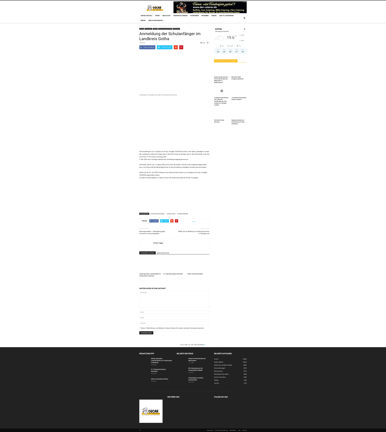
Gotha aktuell (146, 16)
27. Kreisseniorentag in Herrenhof (173, 274)
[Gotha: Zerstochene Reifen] (198, 264)
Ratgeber (205, 16)
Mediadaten (233, 430)
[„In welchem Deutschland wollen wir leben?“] (239, 91)
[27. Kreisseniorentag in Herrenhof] (174, 264)
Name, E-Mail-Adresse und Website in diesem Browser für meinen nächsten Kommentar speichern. (172, 328)
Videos (214, 16)
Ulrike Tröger (158, 243)
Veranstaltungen (180, 16)
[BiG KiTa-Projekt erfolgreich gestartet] (239, 70)
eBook (143, 20)
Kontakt (244, 430)
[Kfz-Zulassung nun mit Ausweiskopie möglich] (182, 370)
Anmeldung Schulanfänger (157, 213)
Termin (216, 383)
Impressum (210, 430)
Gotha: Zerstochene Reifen (195, 274)
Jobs (239, 430)
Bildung (141, 28)
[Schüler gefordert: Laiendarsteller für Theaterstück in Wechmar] (150, 264)
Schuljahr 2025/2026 (183, 213)
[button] (244, 18)
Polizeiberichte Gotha (221, 374)
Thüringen (194, 16)
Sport (157, 16)
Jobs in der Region (155, 20)
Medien (155, 28)
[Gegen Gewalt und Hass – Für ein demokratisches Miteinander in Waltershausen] (221, 70)
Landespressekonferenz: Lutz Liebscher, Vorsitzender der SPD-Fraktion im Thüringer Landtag (221, 101)
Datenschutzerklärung (221, 430)
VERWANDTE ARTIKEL (148, 253)
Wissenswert (176, 28)
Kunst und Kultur (220, 377)
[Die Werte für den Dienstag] (221, 113)
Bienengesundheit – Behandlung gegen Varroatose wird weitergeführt (152, 232)
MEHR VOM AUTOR (163, 253)
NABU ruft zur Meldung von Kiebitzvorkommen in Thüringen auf (193, 232)
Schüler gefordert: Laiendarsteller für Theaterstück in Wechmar (161, 360)
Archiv (216, 359)
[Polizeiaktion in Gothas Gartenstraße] (182, 380)
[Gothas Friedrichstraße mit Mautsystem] (182, 361)
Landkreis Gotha (171, 213)
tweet (194, 221)
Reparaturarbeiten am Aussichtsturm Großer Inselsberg (237, 121)
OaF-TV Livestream (226, 16)
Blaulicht (166, 16)
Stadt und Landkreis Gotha (165, 28)
